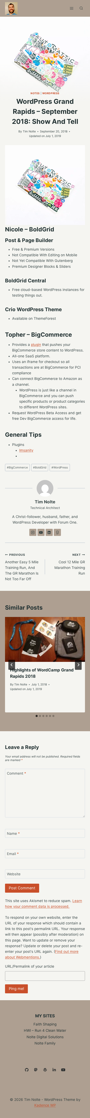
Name (13, 833)
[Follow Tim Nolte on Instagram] (32, 532)
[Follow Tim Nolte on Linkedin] (49, 532)
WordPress (50, 93)
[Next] (78, 665)
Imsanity (26, 450)
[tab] (37, 716)
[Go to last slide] (11, 665)
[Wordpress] (45, 1070)
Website (14, 874)
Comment (16, 773)
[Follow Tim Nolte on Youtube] (41, 532)
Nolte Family (45, 1043)
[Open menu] (71, 8)
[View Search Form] (81, 8)
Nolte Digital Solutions (45, 1037)
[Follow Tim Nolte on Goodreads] (57, 532)
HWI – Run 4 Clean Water (45, 1030)
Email (13, 854)
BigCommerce (17, 467)
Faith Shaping (45, 1024)
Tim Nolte (29, 131)
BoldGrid (39, 467)
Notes (35, 93)
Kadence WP (45, 1105)
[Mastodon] (36, 1070)
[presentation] (45, 639)
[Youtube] (63, 1070)
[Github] (26, 1070)
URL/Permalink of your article (29, 966)
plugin (36, 345)
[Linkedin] (54, 1070)
